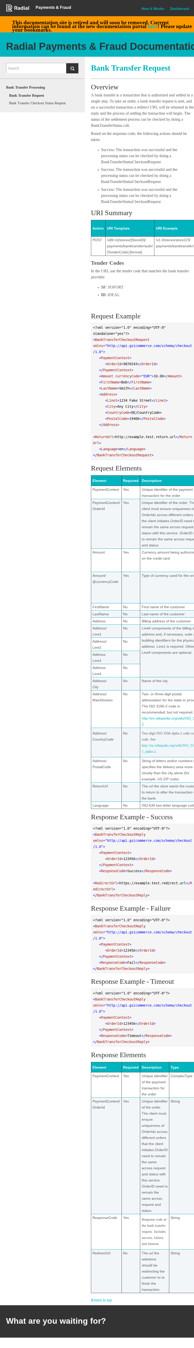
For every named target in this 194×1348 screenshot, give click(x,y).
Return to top (101, 1300)
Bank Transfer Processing (25, 87)
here (153, 26)
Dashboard (179, 9)
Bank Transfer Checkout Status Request (37, 103)
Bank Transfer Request (26, 95)
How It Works (152, 9)
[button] (72, 68)
